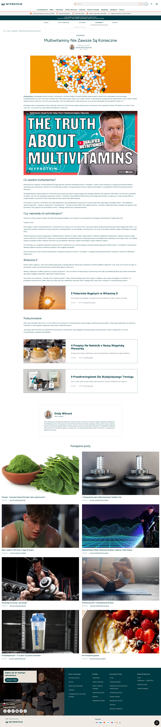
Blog (8, 31)
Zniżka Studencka (142, 688)
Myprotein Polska (89, 302)
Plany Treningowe (63, 22)
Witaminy (82, 9)
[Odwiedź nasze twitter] (21, 711)
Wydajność (113, 9)
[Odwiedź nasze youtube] (17, 711)
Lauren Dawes (88, 357)
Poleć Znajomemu (145, 679)
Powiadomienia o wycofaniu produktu (77, 695)
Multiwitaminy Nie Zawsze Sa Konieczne (30, 31)
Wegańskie (104, 9)
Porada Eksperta (42, 9)
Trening (46, 22)
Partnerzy (113, 704)
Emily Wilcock (88, 386)
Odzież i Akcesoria (71, 9)
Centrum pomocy (74, 678)
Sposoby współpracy (116, 708)
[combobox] (111, 4)
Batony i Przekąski (93, 9)
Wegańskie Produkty (99, 700)
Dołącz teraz (11, 680)
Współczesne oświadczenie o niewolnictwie (119, 687)
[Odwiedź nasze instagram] (5, 711)
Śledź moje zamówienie (76, 686)
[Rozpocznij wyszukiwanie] (75, 4)
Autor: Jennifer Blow (17, 500)
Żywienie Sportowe (98, 692)
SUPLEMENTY (80, 35)
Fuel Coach (144, 4)
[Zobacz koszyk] (156, 4)
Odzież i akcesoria (98, 682)
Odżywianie (59, 9)
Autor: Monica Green (18, 553)
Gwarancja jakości (115, 682)
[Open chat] (25, 711)
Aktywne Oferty (142, 684)
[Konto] (151, 4)
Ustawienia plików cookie (12, 700)
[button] (156, 722)
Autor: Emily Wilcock (84, 47)
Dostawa (71, 690)
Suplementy (99, 22)
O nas (111, 678)
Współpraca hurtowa (116, 700)
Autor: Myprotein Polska (99, 500)
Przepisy (115, 22)
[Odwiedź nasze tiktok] (13, 711)
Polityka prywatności (116, 692)
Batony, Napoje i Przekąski (98, 687)
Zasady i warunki (115, 696)
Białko (52, 9)
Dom (4, 31)
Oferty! (121, 9)
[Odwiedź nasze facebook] (9, 711)
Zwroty (71, 682)
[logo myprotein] (12, 4)
